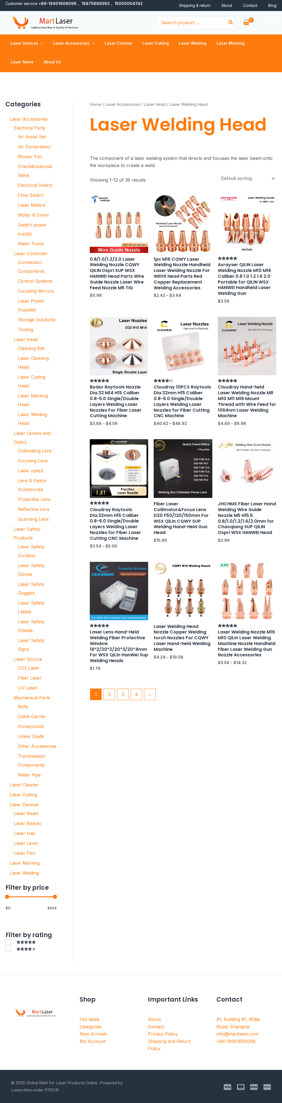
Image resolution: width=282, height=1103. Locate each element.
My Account (92, 1041)
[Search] (231, 23)
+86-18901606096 (236, 1041)
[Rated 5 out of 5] (21, 942)
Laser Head (155, 104)
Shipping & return (194, 5)
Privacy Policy (163, 1034)
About (226, 5)
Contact (250, 5)
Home (95, 104)
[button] (40, 43)
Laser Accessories (122, 104)
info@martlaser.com (237, 1034)
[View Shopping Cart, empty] (246, 22)
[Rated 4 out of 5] (21, 949)
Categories (91, 1026)
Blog (272, 5)
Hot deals (89, 1019)
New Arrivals (93, 1034)
